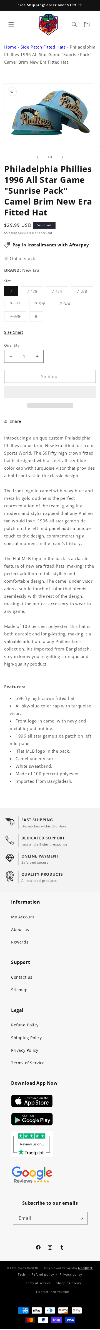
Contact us (21, 977)
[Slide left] (38, 157)
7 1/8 (35, 292)
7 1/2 (18, 305)
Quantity (12, 345)
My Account (22, 917)
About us (20, 929)
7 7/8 (18, 317)
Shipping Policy (26, 1037)
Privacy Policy (24, 1050)
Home (10, 47)
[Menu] (11, 24)
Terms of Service (28, 1062)
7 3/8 (85, 292)
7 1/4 (60, 292)
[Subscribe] (81, 1218)
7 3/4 (68, 305)
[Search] (74, 24)
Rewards (19, 942)
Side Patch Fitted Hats (43, 47)
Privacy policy (70, 1274)
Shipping (10, 233)
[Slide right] (62, 157)
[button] (50, 392)
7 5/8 (43, 305)
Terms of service (37, 1283)
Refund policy (42, 1274)
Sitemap (19, 989)
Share (15, 421)
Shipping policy (69, 1283)
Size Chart (13, 332)
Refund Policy (25, 1024)
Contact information (52, 1292)
